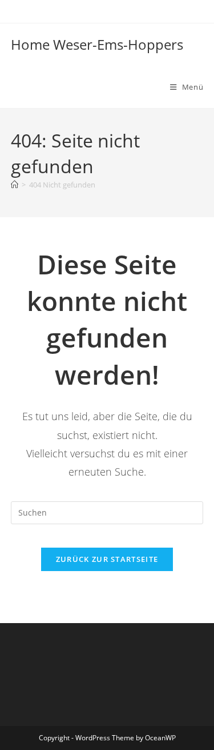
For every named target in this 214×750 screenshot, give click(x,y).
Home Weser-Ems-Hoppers (97, 44)
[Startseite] (14, 184)
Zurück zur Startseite (107, 559)
